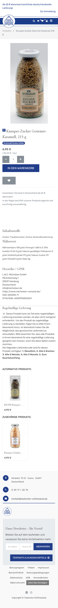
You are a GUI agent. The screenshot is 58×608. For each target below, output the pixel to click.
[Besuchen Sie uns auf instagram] (31, 593)
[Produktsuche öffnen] (34, 21)
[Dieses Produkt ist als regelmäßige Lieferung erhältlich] (3, 130)
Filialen (31, 567)
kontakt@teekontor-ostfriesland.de (29, 498)
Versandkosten (40, 577)
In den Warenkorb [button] (21, 168)
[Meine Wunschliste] (42, 21)
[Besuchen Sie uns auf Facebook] (27, 593)
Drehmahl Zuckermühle (14, 143)
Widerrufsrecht (17, 582)
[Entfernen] (5, 159)
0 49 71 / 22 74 (19, 490)
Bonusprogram (16, 567)
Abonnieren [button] (43, 546)
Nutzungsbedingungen (38, 572)
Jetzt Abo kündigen (37, 582)
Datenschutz (16, 577)
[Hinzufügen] (20, 159)
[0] (38, 21)
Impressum (43, 567)
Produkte (6, 31)
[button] (9, 180)
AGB (28, 577)
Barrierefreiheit (16, 572)
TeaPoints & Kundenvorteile (29, 557)
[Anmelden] (47, 21)
